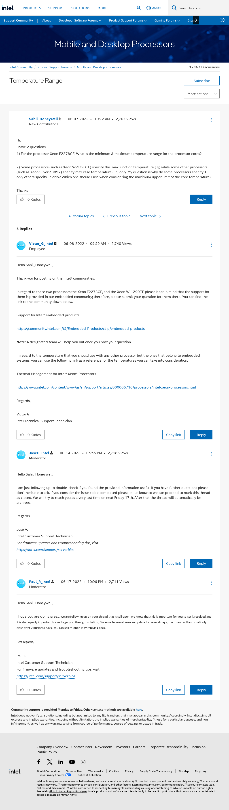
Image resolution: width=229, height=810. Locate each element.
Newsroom (103, 746)
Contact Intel (81, 746)
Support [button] (56, 7)
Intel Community (21, 67)
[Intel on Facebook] (38, 762)
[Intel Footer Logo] (15, 770)
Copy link (173, 434)
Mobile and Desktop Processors (99, 67)
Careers (139, 746)
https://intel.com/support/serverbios (45, 549)
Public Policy (47, 751)
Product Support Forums (55, 67)
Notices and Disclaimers (51, 788)
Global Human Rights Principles (68, 791)
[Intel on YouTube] (72, 762)
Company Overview (52, 746)
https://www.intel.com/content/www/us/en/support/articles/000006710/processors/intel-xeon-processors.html (106, 387)
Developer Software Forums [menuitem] (78, 20)
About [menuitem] (46, 20)
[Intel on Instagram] (83, 762)
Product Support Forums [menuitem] (126, 20)
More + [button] (104, 7)
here (139, 709)
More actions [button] (198, 93)
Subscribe (202, 80)
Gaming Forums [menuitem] (166, 20)
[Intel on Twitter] (50, 762)
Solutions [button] (80, 7)
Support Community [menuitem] (18, 20)
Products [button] (32, 7)
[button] (210, 120)
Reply (201, 199)
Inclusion (198, 746)
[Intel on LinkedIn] (61, 762)
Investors (122, 746)
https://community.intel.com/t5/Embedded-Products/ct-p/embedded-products (81, 328)
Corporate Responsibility (168, 746)
